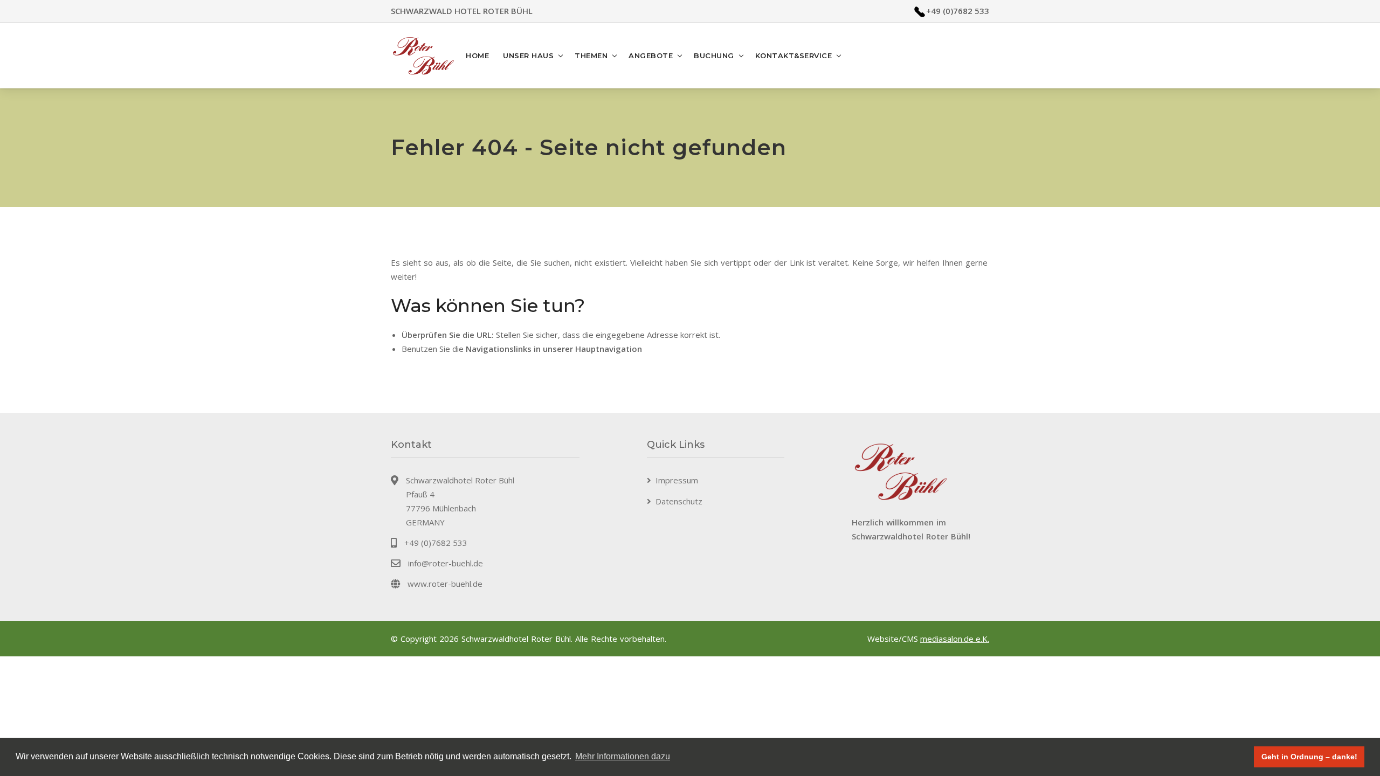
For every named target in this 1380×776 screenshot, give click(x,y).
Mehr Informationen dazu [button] (622, 756)
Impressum (677, 480)
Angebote (651, 55)
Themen (591, 55)
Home (477, 55)
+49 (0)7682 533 (957, 10)
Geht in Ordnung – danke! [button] (1309, 756)
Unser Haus (528, 55)
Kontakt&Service (793, 55)
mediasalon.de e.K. (954, 638)
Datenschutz (679, 501)
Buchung (714, 55)
